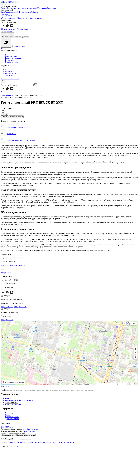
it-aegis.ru (16, 446)
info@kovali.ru (37, 18)
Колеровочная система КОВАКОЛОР (19, 400)
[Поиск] (3, 81)
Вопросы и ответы (12, 62)
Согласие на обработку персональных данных (43, 442)
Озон (3, 12)
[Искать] (35, 84)
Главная (4, 95)
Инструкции (42, 8)
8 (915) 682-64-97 (7, 320)
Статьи (3, 8)
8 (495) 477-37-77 (20, 265)
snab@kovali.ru (29, 431)
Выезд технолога (11, 402)
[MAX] (12, 27)
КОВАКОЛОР (6, 16)
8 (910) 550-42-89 (20, 307)
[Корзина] (2, 93)
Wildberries (34, 12)
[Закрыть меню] (17, 2)
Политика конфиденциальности (13, 442)
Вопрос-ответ (52, 8)
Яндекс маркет (10, 12)
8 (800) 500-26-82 (7, 265)
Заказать (5, 116)
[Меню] (6, 43)
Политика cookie (67, 442)
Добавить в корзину (16, 116)
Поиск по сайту (6, 85)
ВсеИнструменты (23, 12)
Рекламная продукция (29, 8)
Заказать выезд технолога (26, 435)
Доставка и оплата (13, 8)
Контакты (4, 14)
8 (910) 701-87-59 (7, 307)
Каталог (4, 4)
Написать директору (22, 37)
